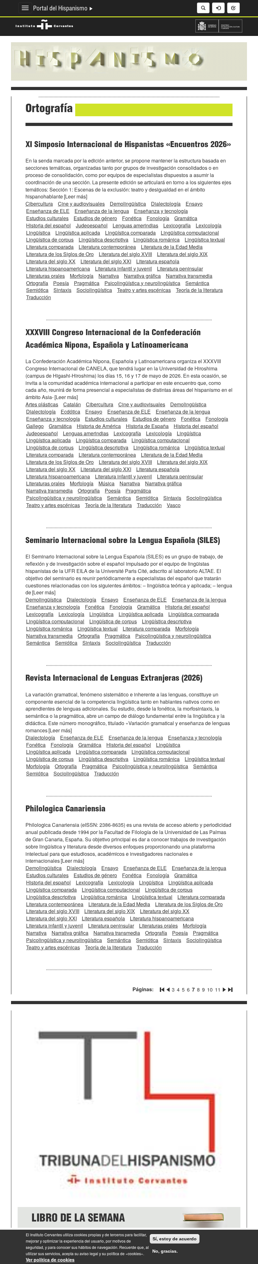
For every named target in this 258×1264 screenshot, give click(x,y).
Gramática (185, 218)
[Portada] (129, 61)
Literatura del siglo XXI (106, 261)
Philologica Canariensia (65, 809)
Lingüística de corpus (50, 239)
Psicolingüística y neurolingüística (142, 283)
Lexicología (209, 225)
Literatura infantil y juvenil (123, 268)
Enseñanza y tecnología (161, 210)
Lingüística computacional (190, 232)
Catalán (72, 404)
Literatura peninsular (180, 268)
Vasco (174, 505)
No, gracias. (165, 1251)
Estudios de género (95, 218)
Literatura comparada (50, 246)
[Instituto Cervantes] (44, 23)
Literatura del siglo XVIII (125, 254)
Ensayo (194, 203)
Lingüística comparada (130, 232)
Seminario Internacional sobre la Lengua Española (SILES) (122, 541)
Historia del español (48, 225)
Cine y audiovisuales (81, 203)
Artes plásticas (41, 404)
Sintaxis (62, 290)
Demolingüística (128, 203)
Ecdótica (70, 411)
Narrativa (108, 275)
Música (106, 483)
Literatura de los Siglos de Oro (60, 254)
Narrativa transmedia (189, 275)
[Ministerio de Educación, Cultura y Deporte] (218, 25)
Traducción (38, 297)
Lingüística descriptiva (103, 239)
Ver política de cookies (50, 1259)
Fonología (158, 218)
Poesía (61, 283)
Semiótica (37, 290)
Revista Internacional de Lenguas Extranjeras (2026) (113, 679)
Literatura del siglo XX (51, 261)
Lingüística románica (156, 239)
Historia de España (147, 426)
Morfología (81, 275)
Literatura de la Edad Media (172, 246)
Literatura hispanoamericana (58, 268)
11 (218, 989)
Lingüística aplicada (77, 232)
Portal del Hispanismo (61, 9)
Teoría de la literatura (199, 290)
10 (210, 989)
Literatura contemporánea (107, 246)
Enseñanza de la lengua (102, 210)
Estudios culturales (47, 218)
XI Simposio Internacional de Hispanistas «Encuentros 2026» (128, 145)
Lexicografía (177, 225)
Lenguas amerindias (135, 225)
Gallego (35, 426)
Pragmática (86, 283)
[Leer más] (75, 196)
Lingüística (38, 232)
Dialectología (166, 203)
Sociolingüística (94, 290)
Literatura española (157, 261)
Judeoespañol (92, 225)
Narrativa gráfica (142, 275)
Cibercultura (39, 203)
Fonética (132, 218)
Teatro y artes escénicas (144, 290)
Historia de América (99, 426)
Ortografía (37, 283)
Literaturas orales (45, 275)
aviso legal (89, 1253)
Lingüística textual (205, 239)
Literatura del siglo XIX (182, 254)
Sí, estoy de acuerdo (175, 1238)
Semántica (197, 283)
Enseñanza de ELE (48, 210)
